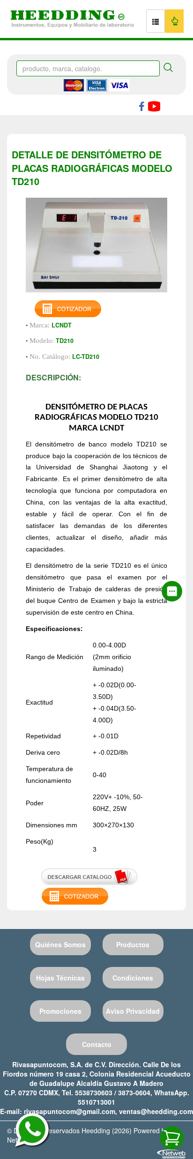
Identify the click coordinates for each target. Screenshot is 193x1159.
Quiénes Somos (60, 944)
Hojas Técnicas (60, 977)
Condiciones (132, 977)
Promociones (60, 1011)
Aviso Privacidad (133, 1011)
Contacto (96, 1044)
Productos (132, 944)
